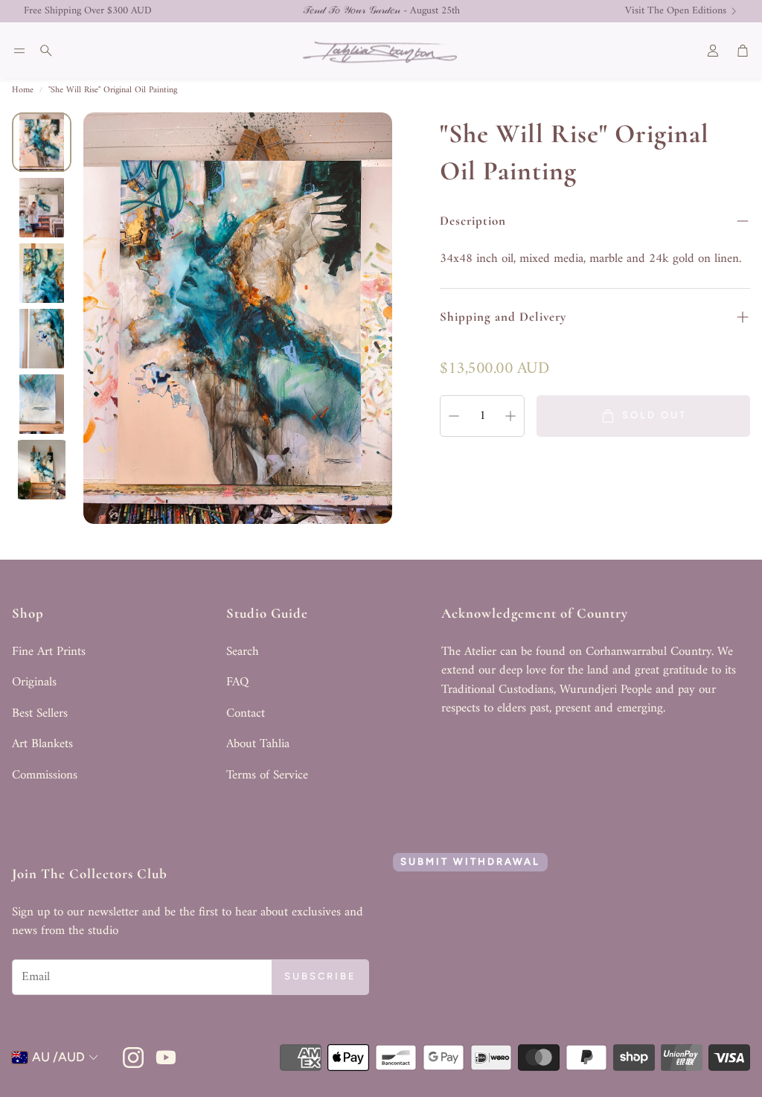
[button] (19, 50)
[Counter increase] (510, 416)
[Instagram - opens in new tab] (133, 1057)
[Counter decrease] (454, 416)
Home (22, 90)
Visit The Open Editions (675, 11)
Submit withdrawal (470, 861)
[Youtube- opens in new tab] (166, 1057)
